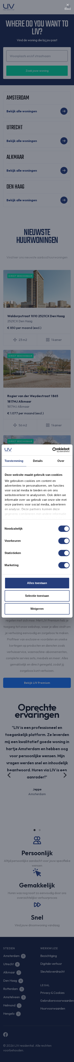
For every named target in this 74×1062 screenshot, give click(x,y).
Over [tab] (60, 460)
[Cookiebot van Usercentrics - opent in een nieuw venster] (52, 449)
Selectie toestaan (37, 595)
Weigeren (37, 608)
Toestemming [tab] (14, 460)
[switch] (63, 541)
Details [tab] (38, 460)
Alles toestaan (37, 583)
